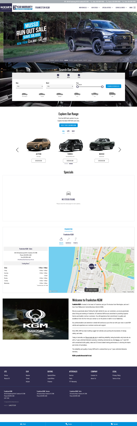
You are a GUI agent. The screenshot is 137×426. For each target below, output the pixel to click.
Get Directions (91, 290)
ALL (63, 131)
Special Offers (106, 8)
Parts (70, 378)
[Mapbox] (54, 291)
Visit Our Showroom (68, 125)
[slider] (77, 87)
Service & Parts (120, 8)
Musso (6, 375)
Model (47, 83)
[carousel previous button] (17, 149)
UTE (68, 131)
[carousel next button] (119, 149)
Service (71, 375)
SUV (73, 131)
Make (17, 83)
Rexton (118, 340)
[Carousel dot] (47, 60)
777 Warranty (73, 381)
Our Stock (94, 8)
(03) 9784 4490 (27, 255)
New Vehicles (83, 8)
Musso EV (7, 378)
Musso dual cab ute (91, 337)
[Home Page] (17, 7)
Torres (27, 378)
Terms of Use (116, 378)
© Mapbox (124, 291)
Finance (50, 381)
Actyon (28, 381)
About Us (93, 378)
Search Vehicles (113, 86)
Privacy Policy (117, 375)
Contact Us (94, 375)
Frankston (68, 229)
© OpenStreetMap (130, 291)
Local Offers (51, 378)
